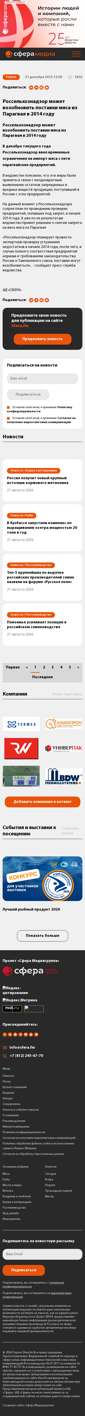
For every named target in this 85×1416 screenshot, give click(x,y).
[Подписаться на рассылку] (47, 88)
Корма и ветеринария (17, 1202)
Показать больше (42, 936)
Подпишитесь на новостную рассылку (38, 1241)
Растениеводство (14, 1207)
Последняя (42, 677)
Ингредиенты (11, 1219)
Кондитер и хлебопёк (17, 1196)
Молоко (8, 1191)
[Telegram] (36, 87)
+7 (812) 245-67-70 (26, 1056)
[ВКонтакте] (31, 87)
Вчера (49, 1179)
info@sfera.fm (22, 1048)
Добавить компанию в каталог (43, 802)
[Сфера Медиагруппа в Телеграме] (20, 1036)
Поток (7, 1081)
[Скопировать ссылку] (41, 87)
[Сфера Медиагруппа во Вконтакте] (10, 1036)
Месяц (49, 1196)
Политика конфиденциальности (24, 1132)
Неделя (50, 1185)
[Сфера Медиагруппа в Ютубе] (15, 1036)
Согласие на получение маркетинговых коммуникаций (39, 1138)
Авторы (8, 1098)
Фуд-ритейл (11, 1213)
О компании (11, 1115)
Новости (8, 1076)
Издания (8, 1093)
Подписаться (28, 395)
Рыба (6, 1179)
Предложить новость (42, 339)
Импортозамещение (16, 1126)
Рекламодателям (14, 1121)
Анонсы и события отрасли (21, 1109)
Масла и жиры (12, 1185)
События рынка (69, 831)
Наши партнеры (67, 694)
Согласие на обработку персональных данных (33, 1154)
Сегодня (50, 1174)
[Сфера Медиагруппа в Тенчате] (26, 1036)
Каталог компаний (15, 1087)
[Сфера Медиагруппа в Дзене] (5, 1036)
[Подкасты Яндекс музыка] (36, 1036)
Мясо (6, 1174)
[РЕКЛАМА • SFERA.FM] (42, 45)
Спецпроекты (11, 1104)
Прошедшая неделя (58, 1191)
